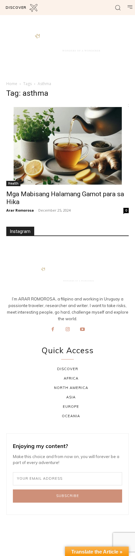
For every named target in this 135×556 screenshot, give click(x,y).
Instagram (20, 231)
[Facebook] (53, 330)
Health (13, 183)
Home (11, 83)
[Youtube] (83, 330)
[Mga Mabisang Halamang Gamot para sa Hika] (67, 145)
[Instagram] (67, 330)
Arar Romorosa (20, 210)
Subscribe (67, 496)
